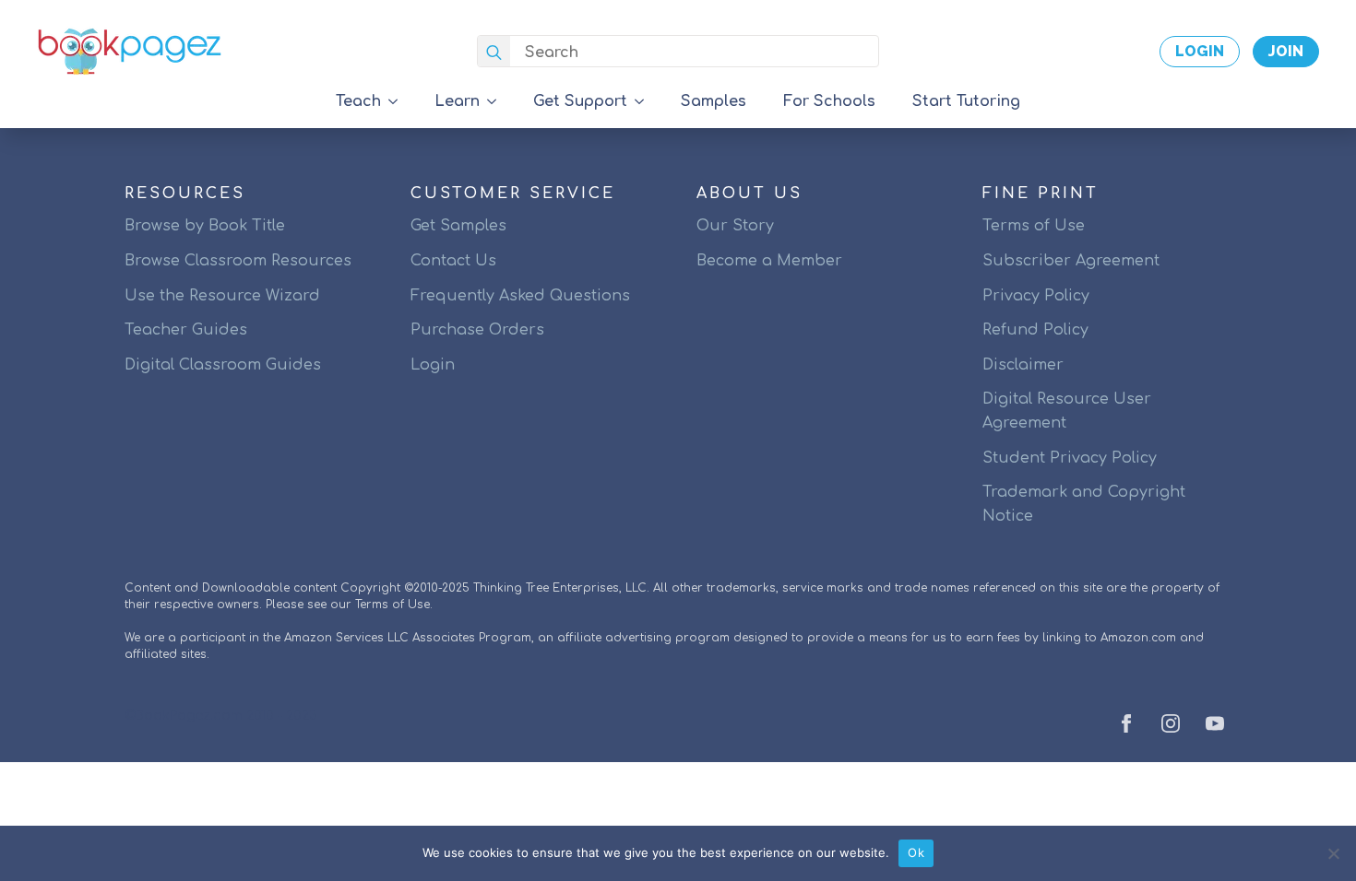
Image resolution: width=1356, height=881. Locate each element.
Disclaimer (1023, 365)
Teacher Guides (186, 330)
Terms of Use (1033, 225)
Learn (457, 101)
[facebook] (1126, 723)
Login (432, 365)
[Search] (494, 52)
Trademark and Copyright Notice (1083, 504)
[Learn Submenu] (497, 101)
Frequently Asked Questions (520, 296)
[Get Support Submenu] (644, 101)
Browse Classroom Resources (238, 261)
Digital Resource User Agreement (1066, 411)
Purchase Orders (477, 330)
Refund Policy (1035, 330)
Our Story (735, 225)
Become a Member (769, 261)
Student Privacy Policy (1069, 458)
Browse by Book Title (205, 225)
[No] (1333, 853)
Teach (358, 101)
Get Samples (458, 225)
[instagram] (1170, 723)
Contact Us (453, 261)
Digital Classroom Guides (223, 365)
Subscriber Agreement (1071, 261)
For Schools (829, 101)
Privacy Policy (1035, 296)
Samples (713, 101)
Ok (916, 852)
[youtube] (1214, 723)
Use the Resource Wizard (222, 296)
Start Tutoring (966, 101)
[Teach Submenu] (398, 101)
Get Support (580, 101)
